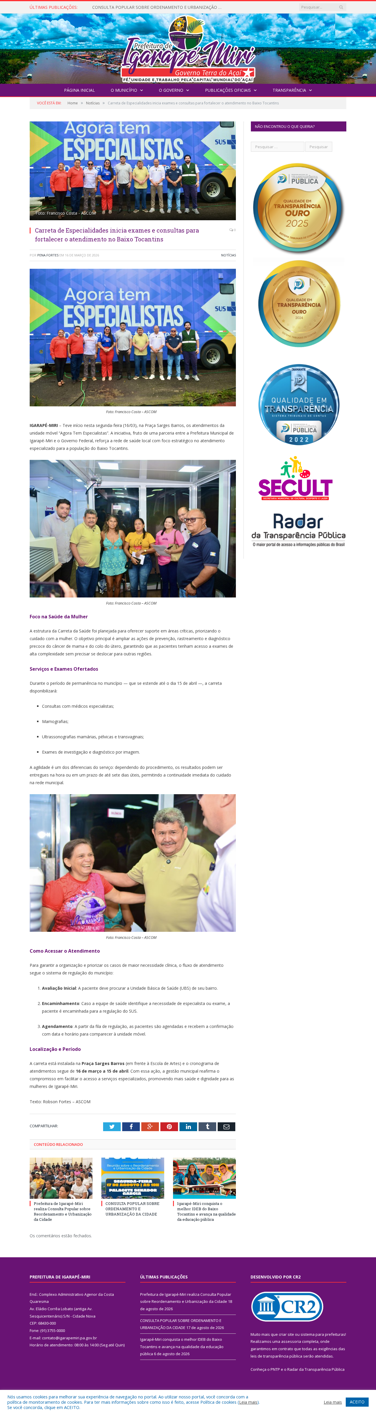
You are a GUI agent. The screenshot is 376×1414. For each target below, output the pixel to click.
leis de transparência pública (276, 1356)
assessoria (291, 1341)
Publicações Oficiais (228, 90)
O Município (124, 90)
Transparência (289, 90)
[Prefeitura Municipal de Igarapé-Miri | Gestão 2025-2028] (188, 47)
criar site (286, 1334)
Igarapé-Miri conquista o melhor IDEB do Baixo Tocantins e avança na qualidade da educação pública (206, 1211)
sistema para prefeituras (323, 1334)
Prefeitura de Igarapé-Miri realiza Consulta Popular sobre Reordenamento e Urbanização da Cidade (63, 1211)
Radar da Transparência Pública (316, 1369)
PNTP (275, 1369)
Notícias (228, 255)
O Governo (171, 90)
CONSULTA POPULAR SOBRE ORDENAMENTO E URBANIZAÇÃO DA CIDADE (159, 7)
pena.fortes (47, 255)
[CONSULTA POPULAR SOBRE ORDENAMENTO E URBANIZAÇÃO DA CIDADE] (132, 1178)
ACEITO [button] (357, 1402)
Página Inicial (79, 90)
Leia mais (248, 1402)
